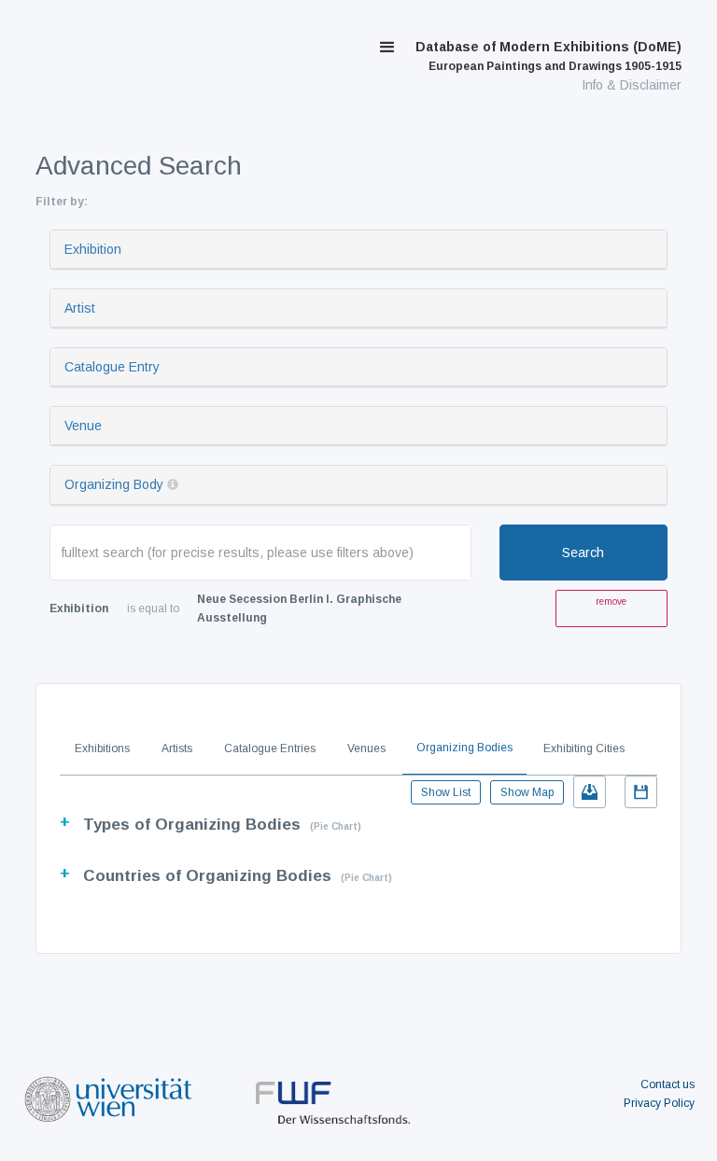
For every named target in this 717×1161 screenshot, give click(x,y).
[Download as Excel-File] (590, 792)
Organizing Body (113, 484)
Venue (83, 425)
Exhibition (92, 249)
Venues (366, 748)
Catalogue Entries (270, 748)
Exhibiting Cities (584, 748)
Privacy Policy (659, 1103)
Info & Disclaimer (632, 84)
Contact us (667, 1084)
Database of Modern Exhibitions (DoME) (548, 56)
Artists (177, 748)
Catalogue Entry (112, 366)
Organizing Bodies (464, 747)
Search (583, 552)
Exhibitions (102, 748)
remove (611, 601)
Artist (79, 308)
